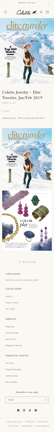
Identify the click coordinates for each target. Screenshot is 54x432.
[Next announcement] (49, 3)
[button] (5, 12)
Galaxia (9, 296)
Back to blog (29, 262)
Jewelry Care (11, 339)
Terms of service (13, 426)
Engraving (10, 326)
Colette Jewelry (17, 422)
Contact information (42, 426)
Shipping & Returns (14, 345)
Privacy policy (43, 421)
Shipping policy (27, 426)
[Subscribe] (45, 400)
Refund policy (30, 421)
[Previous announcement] (5, 3)
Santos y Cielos (12, 302)
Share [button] (7, 111)
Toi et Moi (10, 309)
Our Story (10, 363)
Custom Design (12, 333)
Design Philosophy (13, 369)
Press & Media (12, 382)
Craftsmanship (12, 376)
